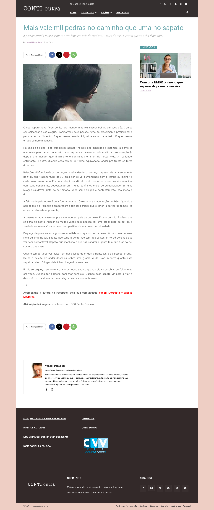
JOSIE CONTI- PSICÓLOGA (37, 446)
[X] (180, 4)
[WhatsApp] (73, 55)
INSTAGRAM (122, 12)
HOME (73, 12)
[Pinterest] (170, 4)
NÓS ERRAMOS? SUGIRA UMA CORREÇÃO (45, 436)
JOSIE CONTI (87, 12)
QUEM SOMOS (89, 427)
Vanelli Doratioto (34, 42)
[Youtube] (186, 4)
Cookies (143, 506)
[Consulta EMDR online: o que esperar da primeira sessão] (165, 55)
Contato (164, 506)
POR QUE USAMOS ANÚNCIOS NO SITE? (44, 418)
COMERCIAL (88, 418)
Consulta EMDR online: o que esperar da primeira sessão (161, 84)
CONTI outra (145, 90)
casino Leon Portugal (181, 506)
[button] (187, 12)
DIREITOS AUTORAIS (34, 427)
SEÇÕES (105, 12)
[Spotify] (175, 4)
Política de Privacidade (126, 506)
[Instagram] (165, 4)
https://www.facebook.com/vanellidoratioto (63, 370)
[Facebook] (160, 4)
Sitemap (154, 506)
